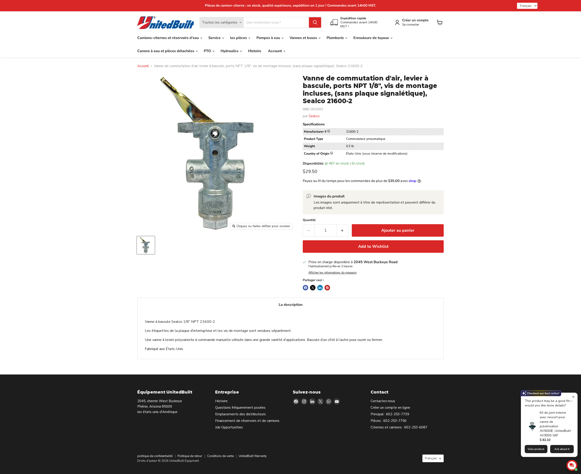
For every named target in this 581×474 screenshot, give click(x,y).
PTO (208, 51)
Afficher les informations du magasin (332, 272)
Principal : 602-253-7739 (390, 414)
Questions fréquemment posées (240, 407)
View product (536, 449)
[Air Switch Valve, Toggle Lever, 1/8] (146, 245)
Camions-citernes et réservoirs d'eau (168, 37)
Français (431, 458)
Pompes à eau (268, 37)
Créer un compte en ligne (390, 407)
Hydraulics (230, 51)
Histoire (254, 51)
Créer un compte (415, 20)
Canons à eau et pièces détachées (166, 51)
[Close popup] (573, 396)
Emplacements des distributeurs (240, 414)
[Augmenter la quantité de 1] (342, 230)
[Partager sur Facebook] (305, 287)
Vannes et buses (304, 37)
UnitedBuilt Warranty (253, 456)
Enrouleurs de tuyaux (371, 37)
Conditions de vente (220, 456)
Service (215, 37)
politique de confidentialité (154, 456)
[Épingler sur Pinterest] (327, 287)
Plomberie (336, 37)
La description (291, 304)
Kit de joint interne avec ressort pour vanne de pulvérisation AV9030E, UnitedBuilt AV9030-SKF (555, 424)
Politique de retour (189, 456)
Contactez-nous (383, 401)
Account (275, 51)
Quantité (309, 220)
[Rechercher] (315, 22)
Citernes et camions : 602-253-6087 (399, 427)
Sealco (314, 116)
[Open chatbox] (571, 465)
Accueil (143, 66)
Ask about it (561, 449)
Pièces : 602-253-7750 (388, 420)
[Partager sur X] (312, 287)
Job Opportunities (229, 427)
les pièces (239, 37)
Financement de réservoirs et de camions (247, 420)
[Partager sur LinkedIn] (320, 287)
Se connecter (410, 25)
